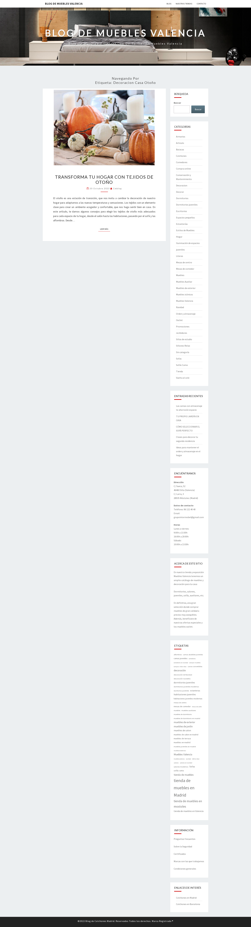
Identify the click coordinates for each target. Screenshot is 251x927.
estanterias (195, 690)
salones (176, 763)
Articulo (180, 142)
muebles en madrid (182, 742)
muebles (177, 710)
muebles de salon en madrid (186, 734)
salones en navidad (186, 763)
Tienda (179, 371)
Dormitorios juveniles (187, 204)
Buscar (177, 102)
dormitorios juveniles (184, 682)
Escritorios (181, 211)
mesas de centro (180, 702)
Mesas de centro (184, 262)
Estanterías (182, 223)
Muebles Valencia (184, 300)
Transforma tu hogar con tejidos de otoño (104, 179)
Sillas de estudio (184, 339)
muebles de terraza (182, 738)
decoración (180, 670)
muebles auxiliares (188, 710)
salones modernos (181, 767)
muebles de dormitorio (183, 714)
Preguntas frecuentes (184, 838)
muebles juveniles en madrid (185, 746)
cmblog (117, 188)
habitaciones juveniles (185, 694)
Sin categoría (182, 352)
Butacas (180, 149)
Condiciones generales (185, 868)
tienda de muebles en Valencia (189, 811)
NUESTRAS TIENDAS (184, 3)
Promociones (182, 326)
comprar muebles (195, 663)
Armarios (180, 136)
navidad (188, 759)
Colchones (181, 155)
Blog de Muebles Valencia (64, 3)
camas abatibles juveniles (193, 654)
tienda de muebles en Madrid (184, 788)
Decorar (180, 191)
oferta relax (195, 759)
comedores (192, 659)
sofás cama (179, 770)
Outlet (179, 320)
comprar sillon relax (180, 667)
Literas (179, 256)
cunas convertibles (195, 666)
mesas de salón (197, 707)
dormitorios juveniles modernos (186, 687)
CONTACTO (201, 3)
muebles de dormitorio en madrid (187, 718)
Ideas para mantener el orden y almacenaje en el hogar (188, 451)
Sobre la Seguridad (183, 846)
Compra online (183, 168)
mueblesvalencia (179, 759)
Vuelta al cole (182, 377)
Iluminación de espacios (188, 243)
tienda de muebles (184, 774)
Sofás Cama (182, 365)
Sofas (179, 358)
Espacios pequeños (185, 217)
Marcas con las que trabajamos (189, 861)
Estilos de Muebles (185, 230)
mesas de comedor (182, 706)
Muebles (180, 275)
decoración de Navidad (183, 675)
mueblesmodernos (180, 751)
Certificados (180, 853)
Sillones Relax (183, 345)
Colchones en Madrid (186, 897)
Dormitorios (182, 198)
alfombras (178, 654)
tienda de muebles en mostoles (188, 803)
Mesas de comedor (185, 268)
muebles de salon (182, 730)
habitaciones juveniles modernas (188, 698)
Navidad (180, 307)
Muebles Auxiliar (184, 281)
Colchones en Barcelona (188, 904)
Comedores (181, 162)
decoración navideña (182, 679)
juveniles (180, 249)
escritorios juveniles (181, 691)
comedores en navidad (181, 663)
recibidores (181, 332)
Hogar (179, 236)
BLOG (169, 3)
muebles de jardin (183, 726)
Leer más (105, 229)
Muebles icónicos (184, 294)
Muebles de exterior (186, 288)
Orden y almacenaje (186, 313)
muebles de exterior (184, 722)
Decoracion (181, 185)
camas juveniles (181, 658)
